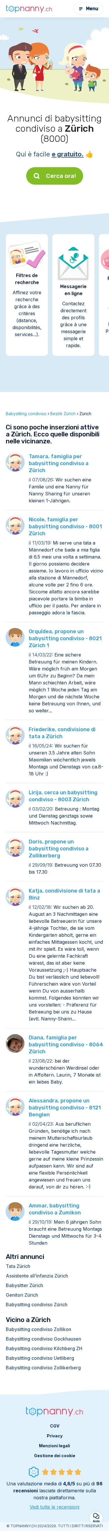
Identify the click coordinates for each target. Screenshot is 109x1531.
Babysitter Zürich (24, 1285)
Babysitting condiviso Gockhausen (43, 1339)
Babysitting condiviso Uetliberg (40, 1358)
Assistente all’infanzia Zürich (37, 1276)
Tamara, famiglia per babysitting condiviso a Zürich (59, 463)
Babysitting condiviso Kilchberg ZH (44, 1348)
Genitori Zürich (22, 1295)
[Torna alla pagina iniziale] (29, 9)
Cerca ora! (61, 175)
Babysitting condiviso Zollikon (38, 1329)
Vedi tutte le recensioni (54, 1507)
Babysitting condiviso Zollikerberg (43, 1368)
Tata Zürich (18, 1266)
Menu (92, 8)
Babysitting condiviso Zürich (36, 1304)
